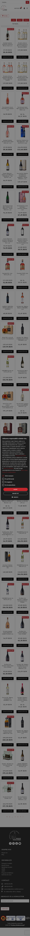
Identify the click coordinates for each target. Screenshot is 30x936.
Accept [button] (15, 489)
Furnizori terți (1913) (21, 455)
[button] (15, 497)
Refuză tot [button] (15, 493)
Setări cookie (24, 470)
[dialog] (15, 468)
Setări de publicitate (8, 468)
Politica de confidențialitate (9, 472)
